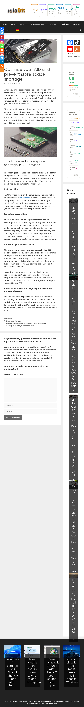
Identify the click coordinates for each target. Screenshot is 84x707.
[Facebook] (2, 29)
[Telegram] (2, 58)
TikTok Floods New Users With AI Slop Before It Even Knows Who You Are (73, 529)
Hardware (10, 321)
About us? (6, 30)
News (13, 24)
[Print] (2, 66)
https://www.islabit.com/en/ (46, 704)
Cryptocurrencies (37, 24)
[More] (2, 70)
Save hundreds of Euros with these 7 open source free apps (53, 672)
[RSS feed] (77, 49)
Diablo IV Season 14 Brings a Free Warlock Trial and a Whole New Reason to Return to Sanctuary (73, 335)
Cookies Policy (21, 701)
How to (21, 24)
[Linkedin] (2, 62)
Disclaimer (44, 701)
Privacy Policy (34, 701)
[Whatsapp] (2, 46)
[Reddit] (2, 50)
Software (65, 24)
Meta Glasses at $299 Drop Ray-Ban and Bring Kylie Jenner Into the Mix (73, 442)
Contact (30, 704)
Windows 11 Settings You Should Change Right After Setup (13, 672)
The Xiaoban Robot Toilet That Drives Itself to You (73, 609)
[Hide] (1, 74)
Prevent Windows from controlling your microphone (26, 323)
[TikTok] (77, 42)
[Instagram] (2, 41)
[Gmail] (2, 54)
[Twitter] (2, 33)
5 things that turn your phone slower (20, 326)
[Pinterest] (2, 37)
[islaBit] (16, 10)
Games (53, 24)
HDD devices (24, 197)
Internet (76, 24)
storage (18, 321)
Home (4, 24)
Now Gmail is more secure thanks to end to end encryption (34, 670)
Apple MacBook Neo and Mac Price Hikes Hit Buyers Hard (73, 239)
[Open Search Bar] (81, 30)
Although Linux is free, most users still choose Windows (72, 670)
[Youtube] (70, 49)
